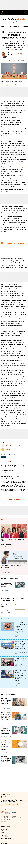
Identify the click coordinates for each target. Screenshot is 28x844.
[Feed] (2, 804)
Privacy (3, 830)
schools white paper (17, 167)
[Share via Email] (18, 445)
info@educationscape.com (9, 821)
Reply (5, 472)
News (3, 26)
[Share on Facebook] (6, 445)
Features (25, 26)
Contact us (4, 829)
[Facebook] (6, 804)
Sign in (23, 12)
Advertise (3, 840)
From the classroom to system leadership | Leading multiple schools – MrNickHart (11, 467)
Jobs (9, 26)
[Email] (17, 804)
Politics (4, 457)
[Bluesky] (9, 804)
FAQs (2, 832)
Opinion (16, 26)
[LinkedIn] (13, 804)
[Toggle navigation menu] (2, 12)
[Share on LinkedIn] (14, 445)
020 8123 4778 (7, 819)
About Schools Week (6, 838)
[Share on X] (10, 445)
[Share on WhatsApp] (2, 445)
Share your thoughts (14, 499)
